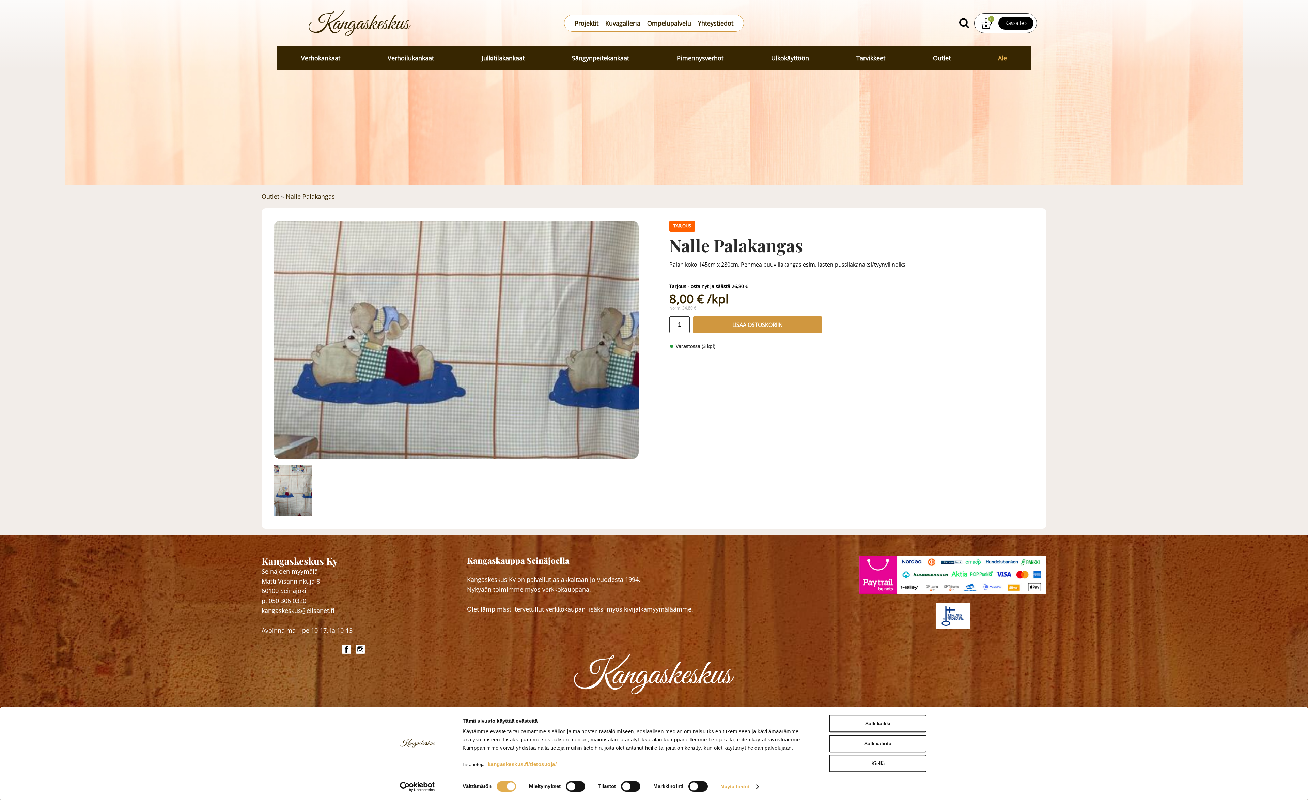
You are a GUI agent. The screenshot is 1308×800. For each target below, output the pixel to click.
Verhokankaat (320, 58)
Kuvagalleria (622, 23)
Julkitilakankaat (503, 58)
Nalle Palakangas (310, 196)
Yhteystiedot (715, 23)
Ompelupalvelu (669, 23)
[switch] (575, 786)
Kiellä (878, 763)
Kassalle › (1016, 23)
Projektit (586, 23)
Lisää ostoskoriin (757, 325)
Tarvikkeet (870, 58)
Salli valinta (877, 743)
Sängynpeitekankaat (600, 58)
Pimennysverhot (700, 58)
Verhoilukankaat (411, 58)
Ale (1002, 58)
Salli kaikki (877, 723)
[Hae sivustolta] (964, 23)
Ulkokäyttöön (790, 58)
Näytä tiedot (734, 786)
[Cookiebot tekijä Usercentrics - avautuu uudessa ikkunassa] (417, 787)
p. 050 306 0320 (284, 601)
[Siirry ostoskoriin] (986, 23)
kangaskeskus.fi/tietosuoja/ (522, 764)
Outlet (942, 58)
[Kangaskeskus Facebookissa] (347, 649)
